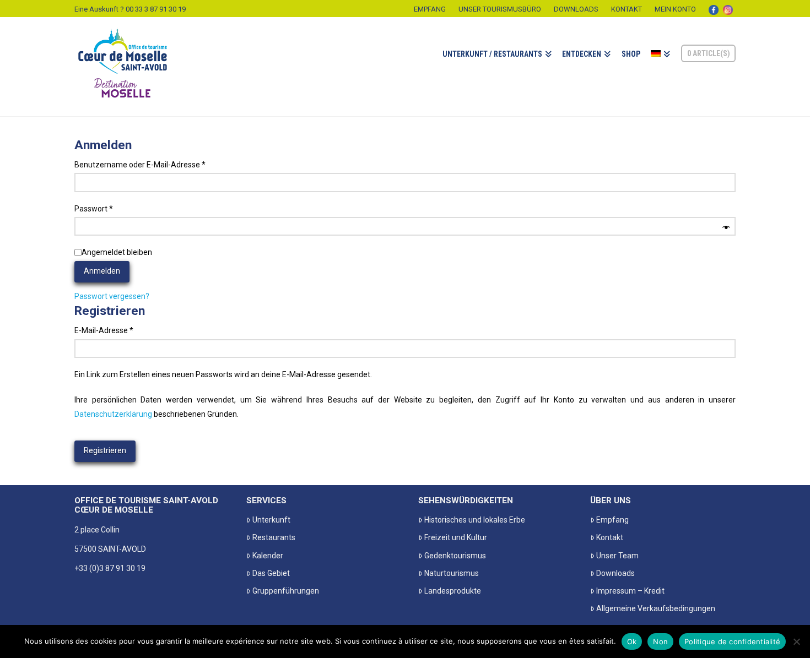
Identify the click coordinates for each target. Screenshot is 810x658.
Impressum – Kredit (630, 591)
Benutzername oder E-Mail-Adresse (160, 164)
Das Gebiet (271, 573)
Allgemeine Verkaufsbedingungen (655, 608)
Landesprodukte (452, 591)
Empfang (430, 9)
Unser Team (617, 555)
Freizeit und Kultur (455, 537)
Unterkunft (271, 520)
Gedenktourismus (455, 555)
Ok (632, 641)
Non (660, 641)
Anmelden (102, 271)
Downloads (576, 9)
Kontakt (626, 9)
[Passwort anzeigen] (726, 228)
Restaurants (273, 537)
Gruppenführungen (285, 591)
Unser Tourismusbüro (499, 9)
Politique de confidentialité (732, 641)
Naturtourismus (451, 573)
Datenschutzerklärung (113, 414)
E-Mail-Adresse (124, 330)
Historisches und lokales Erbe (474, 520)
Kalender (267, 555)
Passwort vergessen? (111, 296)
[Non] (796, 641)
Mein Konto (675, 9)
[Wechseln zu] (660, 66)
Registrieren (105, 450)
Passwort (113, 208)
